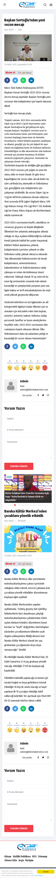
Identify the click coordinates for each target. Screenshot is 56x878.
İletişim (29, 860)
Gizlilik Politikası (22, 856)
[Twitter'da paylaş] (15, 80)
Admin (24, 381)
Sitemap (42, 856)
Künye (7, 856)
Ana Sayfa (9, 29)
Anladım (46, 872)
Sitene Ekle (10, 860)
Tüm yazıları (27, 395)
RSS (34, 856)
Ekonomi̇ (22, 520)
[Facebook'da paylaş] (7, 80)
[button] (51, 5)
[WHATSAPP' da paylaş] (23, 80)
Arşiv (21, 860)
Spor (20, 29)
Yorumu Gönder (18, 466)
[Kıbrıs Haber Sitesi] (28, 847)
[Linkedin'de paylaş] (31, 80)
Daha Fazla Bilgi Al (37, 875)
